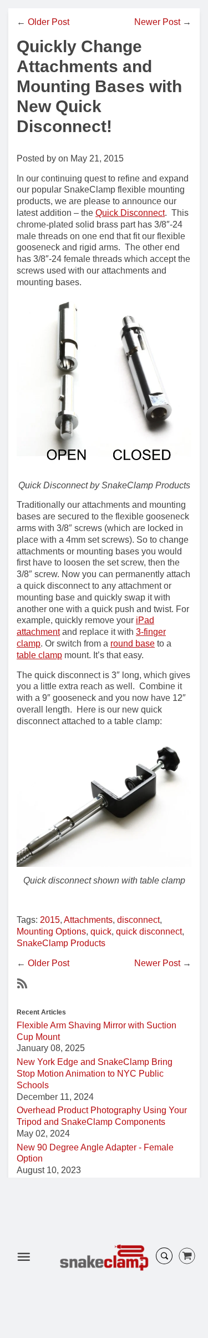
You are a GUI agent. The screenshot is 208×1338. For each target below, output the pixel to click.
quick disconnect (149, 931)
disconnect (138, 920)
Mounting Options (51, 931)
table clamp (39, 655)
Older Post (48, 22)
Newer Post (157, 22)
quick (100, 931)
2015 (50, 920)
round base (132, 643)
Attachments (88, 920)
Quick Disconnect (130, 213)
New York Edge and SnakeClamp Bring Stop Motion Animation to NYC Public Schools (95, 1073)
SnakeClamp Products (61, 943)
